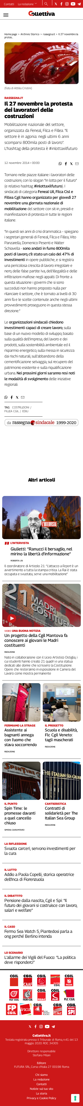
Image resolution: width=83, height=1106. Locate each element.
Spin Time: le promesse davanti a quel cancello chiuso (19, 815)
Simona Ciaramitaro (14, 830)
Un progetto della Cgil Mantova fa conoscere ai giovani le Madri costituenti (36, 640)
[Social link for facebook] (61, 4)
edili (25, 411)
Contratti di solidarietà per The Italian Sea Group (61, 813)
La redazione (26, 4)
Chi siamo (41, 1074)
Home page (10, 34)
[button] (60, 163)
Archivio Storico (30, 34)
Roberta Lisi (17, 560)
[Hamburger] (5, 15)
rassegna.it (49, 34)
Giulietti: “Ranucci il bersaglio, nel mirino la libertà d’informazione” (41, 551)
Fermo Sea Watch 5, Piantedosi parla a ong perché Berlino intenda (38, 934)
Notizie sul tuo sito (41, 1088)
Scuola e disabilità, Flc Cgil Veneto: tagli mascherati (61, 735)
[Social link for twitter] (56, 4)
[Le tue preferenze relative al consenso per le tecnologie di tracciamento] (75, 1098)
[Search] (46, 4)
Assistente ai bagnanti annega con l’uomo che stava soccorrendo (20, 737)
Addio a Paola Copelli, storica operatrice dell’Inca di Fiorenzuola (39, 877)
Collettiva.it (42, 1035)
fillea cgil (11, 411)
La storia (41, 1093)
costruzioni (20, 407)
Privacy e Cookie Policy (41, 1098)
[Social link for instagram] (67, 4)
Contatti (9, 4)
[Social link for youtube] (73, 4)
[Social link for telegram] (79, 4)
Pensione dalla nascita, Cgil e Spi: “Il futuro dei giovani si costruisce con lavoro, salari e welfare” (40, 905)
